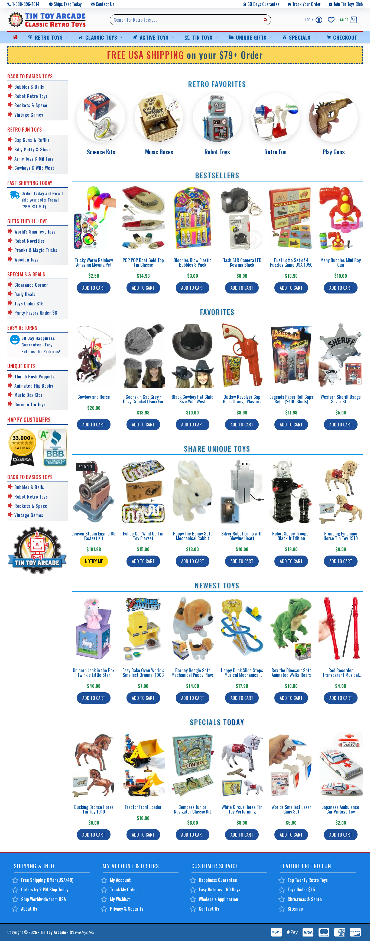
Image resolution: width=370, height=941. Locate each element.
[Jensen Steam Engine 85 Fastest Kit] (94, 491)
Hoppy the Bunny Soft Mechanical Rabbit (192, 535)
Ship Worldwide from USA (43, 899)
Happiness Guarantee (218, 880)
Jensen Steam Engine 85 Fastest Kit (93, 535)
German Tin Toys (30, 404)
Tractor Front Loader (143, 806)
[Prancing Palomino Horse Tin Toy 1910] (340, 491)
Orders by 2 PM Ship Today (45, 889)
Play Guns (334, 151)
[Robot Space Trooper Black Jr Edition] (291, 491)
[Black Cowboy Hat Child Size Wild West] (193, 355)
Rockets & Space (30, 105)
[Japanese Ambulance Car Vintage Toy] (340, 765)
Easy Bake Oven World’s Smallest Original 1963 (143, 672)
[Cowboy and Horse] (94, 355)
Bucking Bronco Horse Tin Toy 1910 (93, 809)
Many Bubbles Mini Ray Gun (340, 262)
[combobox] (185, 19)
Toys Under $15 (29, 303)
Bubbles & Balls (29, 87)
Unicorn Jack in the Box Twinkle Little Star (94, 672)
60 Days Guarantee (263, 4)
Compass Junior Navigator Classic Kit (192, 809)
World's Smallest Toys (35, 231)
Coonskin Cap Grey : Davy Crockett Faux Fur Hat (143, 401)
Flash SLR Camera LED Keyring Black (241, 262)
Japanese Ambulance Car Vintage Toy (340, 809)
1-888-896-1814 (26, 4)
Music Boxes (159, 151)
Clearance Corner (31, 285)
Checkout (345, 37)
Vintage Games (28, 114)
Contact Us (105, 4)
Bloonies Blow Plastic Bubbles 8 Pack (193, 262)
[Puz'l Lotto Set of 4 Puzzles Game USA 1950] (291, 218)
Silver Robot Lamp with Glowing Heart (241, 535)
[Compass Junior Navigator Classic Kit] (193, 765)
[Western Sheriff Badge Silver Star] (340, 355)
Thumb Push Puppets (34, 376)
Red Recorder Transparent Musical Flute (340, 675)
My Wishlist (120, 899)
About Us (29, 908)
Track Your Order (306, 4)
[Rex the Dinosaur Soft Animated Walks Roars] (291, 628)
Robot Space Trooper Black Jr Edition (291, 535)
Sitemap (295, 908)
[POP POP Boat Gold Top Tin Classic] (143, 218)
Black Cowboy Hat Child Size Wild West (192, 399)
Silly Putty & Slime (32, 149)
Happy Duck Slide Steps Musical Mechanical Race (242, 675)
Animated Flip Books (33, 385)
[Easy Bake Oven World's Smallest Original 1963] (143, 628)
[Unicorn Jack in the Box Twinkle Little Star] (94, 628)
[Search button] (266, 20)
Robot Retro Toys (31, 96)
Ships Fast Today (68, 4)
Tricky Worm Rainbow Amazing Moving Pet (94, 262)
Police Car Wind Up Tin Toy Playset (143, 535)
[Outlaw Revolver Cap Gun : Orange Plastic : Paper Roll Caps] (242, 355)
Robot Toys (217, 151)
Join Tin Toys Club (348, 4)
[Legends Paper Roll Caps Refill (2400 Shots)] (291, 355)
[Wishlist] (331, 20)
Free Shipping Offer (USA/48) (47, 880)
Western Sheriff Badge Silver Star (341, 399)
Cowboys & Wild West (34, 168)
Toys (34, 259)
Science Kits (101, 151)
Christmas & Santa (305, 899)
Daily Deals (24, 294)
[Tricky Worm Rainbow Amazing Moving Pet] (94, 218)
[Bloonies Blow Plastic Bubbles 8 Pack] (193, 218)
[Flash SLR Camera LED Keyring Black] (242, 218)
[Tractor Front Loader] (143, 765)
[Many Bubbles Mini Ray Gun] (340, 218)
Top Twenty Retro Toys (308, 880)
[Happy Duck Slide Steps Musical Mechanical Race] (242, 628)
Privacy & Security (126, 908)
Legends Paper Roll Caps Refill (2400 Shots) (291, 399)
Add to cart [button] (93, 288)
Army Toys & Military (34, 158)
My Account (120, 880)
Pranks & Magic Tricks (35, 250)
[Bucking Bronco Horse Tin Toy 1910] (94, 765)
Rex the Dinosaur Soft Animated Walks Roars (291, 672)
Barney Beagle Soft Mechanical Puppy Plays (192, 672)
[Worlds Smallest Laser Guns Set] (291, 765)
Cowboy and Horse (93, 396)
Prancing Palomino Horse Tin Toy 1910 (341, 535)
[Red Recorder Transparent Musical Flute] (340, 628)
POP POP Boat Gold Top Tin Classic (143, 262)
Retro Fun (275, 151)
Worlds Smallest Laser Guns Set (291, 809)
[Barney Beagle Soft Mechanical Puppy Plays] (193, 628)
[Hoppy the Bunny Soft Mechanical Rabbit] (193, 491)
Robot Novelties (29, 241)
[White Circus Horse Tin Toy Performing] (242, 765)
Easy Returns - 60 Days (219, 889)
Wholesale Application (218, 899)
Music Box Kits (28, 395)
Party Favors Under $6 (35, 313)
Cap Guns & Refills (32, 140)
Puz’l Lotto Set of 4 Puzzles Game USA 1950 (291, 262)
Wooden (21, 259)
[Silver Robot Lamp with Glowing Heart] (242, 491)
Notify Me (94, 561)
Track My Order (123, 889)
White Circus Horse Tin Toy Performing (242, 809)
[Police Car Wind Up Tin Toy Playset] (143, 491)
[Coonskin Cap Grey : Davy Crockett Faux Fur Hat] (143, 355)
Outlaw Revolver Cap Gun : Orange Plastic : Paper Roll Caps (242, 401)
